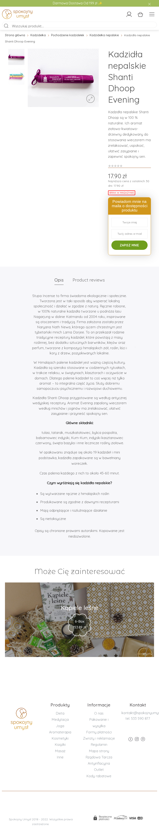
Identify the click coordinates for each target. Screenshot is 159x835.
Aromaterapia (60, 732)
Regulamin (99, 744)
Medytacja (60, 719)
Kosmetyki (60, 738)
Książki (60, 744)
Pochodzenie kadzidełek (67, 35)
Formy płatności (99, 732)
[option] (63, 78)
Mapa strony (99, 751)
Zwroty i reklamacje (99, 738)
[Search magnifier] (6, 26)
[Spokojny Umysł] (20, 14)
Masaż (60, 751)
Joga (60, 726)
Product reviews (89, 280)
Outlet (99, 769)
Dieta (60, 713)
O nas (99, 713)
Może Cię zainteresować (79, 571)
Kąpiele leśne (80, 608)
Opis (59, 280)
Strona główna (15, 35)
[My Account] (129, 14)
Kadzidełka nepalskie (104, 35)
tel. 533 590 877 (137, 718)
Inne (60, 757)
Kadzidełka (38, 35)
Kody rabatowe (98, 776)
